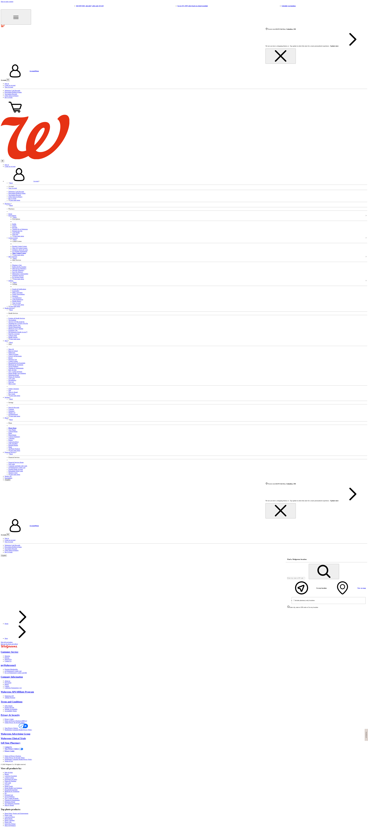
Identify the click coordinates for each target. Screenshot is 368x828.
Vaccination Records (11, 94)
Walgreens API (9, 696)
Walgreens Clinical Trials (13, 738)
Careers (7, 686)
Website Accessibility (11, 709)
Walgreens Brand (13, 375)
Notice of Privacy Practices (13, 756)
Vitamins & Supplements (15, 368)
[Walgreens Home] (2, 26)
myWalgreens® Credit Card (13, 671)
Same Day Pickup (10, 824)
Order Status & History (12, 96)
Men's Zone (12, 384)
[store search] (324, 571)
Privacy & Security (10, 715)
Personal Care (12, 359)
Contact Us (8, 661)
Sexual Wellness (13, 366)
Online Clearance (13, 389)
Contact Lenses (13, 361)
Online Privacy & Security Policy (15, 722)
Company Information (12, 677)
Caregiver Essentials (11, 776)
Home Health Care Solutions (17, 373)
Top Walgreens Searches (12, 803)
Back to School (13, 351)
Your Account (9, 87)
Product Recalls (9, 707)
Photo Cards (8, 815)
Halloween (11, 352)
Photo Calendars (10, 820)
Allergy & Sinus (13, 354)
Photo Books (8, 818)
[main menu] (16, 17)
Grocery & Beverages (15, 356)
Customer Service (9, 652)
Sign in (7, 83)
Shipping (7, 656)
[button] (184, 71)
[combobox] (296, 578)
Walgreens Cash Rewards (12, 90)
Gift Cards (11, 378)
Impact (7, 684)
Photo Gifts (8, 822)
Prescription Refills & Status (13, 92)
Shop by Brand (13, 392)
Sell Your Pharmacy (10, 743)
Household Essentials (11, 790)
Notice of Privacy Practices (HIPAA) (16, 721)
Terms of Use (9, 761)
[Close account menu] (8, 80)
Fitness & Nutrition (14, 377)
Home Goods (9, 786)
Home (6, 623)
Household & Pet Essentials (16, 363)
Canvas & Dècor (10, 817)
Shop (6, 638)
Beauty (10, 358)
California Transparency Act (13, 688)
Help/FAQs (8, 659)
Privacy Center (9, 719)
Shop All (11, 349)
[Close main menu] (2, 161)
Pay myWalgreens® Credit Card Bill (16, 673)
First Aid (11, 382)
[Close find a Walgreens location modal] (364, 559)
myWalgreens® (8, 665)
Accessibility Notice (11, 711)
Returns (7, 658)
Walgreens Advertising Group (15, 734)
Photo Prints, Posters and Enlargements (16, 813)
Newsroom (8, 682)
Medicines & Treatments (15, 365)
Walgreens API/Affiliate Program (17, 692)
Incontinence (12, 380)
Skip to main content (7, 1)
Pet (6, 793)
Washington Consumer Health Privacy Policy (18, 730)
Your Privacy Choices (11, 728)
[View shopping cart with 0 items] (15, 114)
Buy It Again (8, 97)
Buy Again (11, 394)
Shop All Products (10, 825)
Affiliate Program (10, 697)
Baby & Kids (12, 370)
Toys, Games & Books (15, 371)
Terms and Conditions (11, 701)
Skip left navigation (7, 642)
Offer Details (8, 706)
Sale (9, 390)
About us (7, 681)
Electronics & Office (11, 779)
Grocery (7, 784)
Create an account (10, 85)
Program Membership (11, 669)
